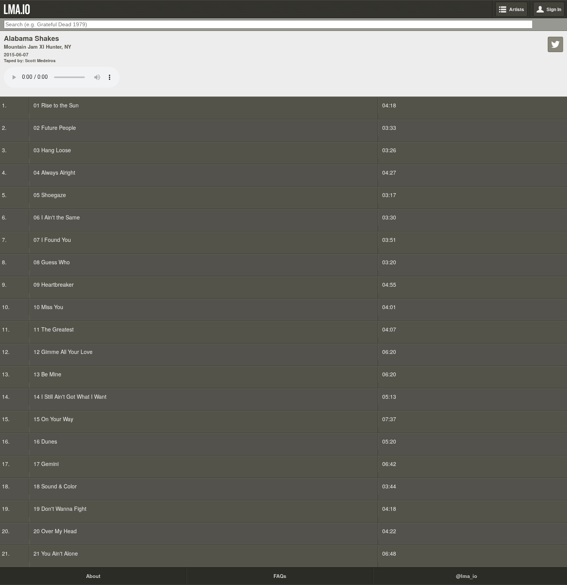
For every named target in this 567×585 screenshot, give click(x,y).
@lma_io (466, 576)
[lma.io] (18, 9)
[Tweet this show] (555, 44)
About (93, 576)
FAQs (279, 576)
